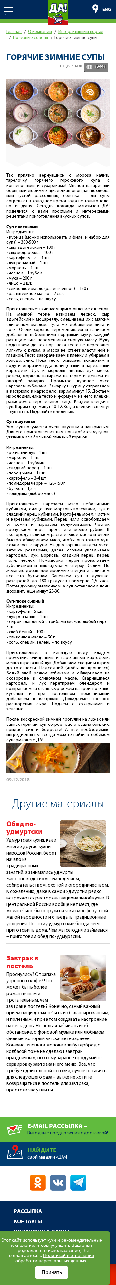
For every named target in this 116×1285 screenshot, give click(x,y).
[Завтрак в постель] (83, 957)
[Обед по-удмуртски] (83, 823)
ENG (106, 9)
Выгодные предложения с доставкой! (67, 1129)
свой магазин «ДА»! (47, 1153)
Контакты (28, 1222)
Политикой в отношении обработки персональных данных (54, 1258)
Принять (52, 1272)
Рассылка (28, 1212)
